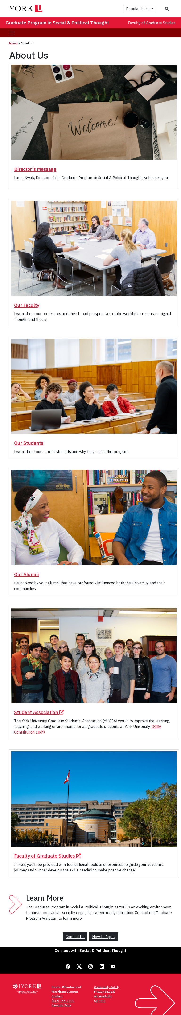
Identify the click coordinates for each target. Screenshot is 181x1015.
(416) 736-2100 (63, 1001)
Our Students (28, 443)
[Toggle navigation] (12, 32)
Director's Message (35, 169)
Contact (57, 996)
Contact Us (75, 936)
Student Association (36, 712)
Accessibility (103, 996)
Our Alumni (26, 574)
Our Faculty (26, 305)
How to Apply (103, 936)
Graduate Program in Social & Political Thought (57, 23)
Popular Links (138, 8)
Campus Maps (61, 1005)
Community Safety (106, 987)
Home (13, 43)
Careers (99, 1001)
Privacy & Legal (104, 992)
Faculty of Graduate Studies (151, 22)
